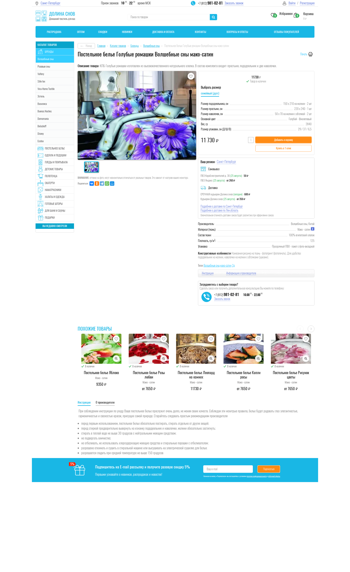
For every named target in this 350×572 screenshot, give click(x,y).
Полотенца (51, 176)
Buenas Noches (45, 111)
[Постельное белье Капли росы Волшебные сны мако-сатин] (243, 349)
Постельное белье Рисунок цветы (291, 374)
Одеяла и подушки (55, 155)
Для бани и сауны (55, 210)
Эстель (41, 96)
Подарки (50, 217)
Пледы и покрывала (56, 162)
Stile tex (41, 81)
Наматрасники (53, 190)
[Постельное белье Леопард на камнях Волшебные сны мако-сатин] (196, 349)
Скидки (102, 32)
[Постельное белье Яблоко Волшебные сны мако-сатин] (101, 349)
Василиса (42, 104)
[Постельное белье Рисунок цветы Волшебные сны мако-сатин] (291, 349)
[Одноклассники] (97, 183)
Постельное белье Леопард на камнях (196, 374)
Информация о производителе (241, 273)
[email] (195, 5)
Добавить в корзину (283, 140)
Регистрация (307, 3)
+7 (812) (210, 3)
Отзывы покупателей (286, 32)
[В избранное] (191, 76)
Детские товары (54, 169)
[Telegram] (102, 183)
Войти (292, 3)
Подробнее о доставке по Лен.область (219, 210)
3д (233, 265)
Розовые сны (44, 66)
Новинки (127, 32)
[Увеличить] (116, 358)
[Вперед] (311, 329)
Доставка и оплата (163, 32)
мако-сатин (226, 265)
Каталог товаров (47, 45)
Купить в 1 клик (283, 148)
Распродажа (54, 32)
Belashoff (42, 126)
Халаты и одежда (55, 197)
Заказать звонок (234, 3)
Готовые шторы (54, 204)
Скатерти (50, 183)
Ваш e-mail (212, 469)
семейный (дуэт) (210, 93)
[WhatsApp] (107, 183)
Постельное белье (55, 148)
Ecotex (41, 141)
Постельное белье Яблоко (101, 372)
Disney (41, 133)
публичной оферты (274, 476)
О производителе (105, 402)
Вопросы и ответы (237, 32)
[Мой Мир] (112, 183)
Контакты (200, 32)
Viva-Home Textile (46, 89)
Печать (303, 54)
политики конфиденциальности (257, 476)
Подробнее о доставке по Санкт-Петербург (222, 206)
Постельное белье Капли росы (243, 374)
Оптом (81, 32)
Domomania (43, 119)
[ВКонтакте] (92, 183)
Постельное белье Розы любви (149, 374)
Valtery (41, 74)
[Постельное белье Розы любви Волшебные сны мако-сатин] (149, 349)
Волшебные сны (212, 265)
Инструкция (207, 273)
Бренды (49, 52)
